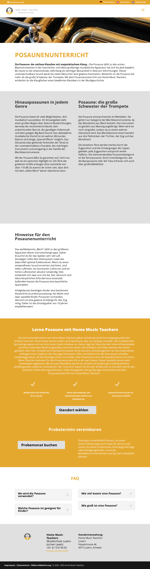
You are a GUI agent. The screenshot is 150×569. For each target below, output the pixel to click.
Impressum (9, 565)
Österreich (124, 2)
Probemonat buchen (39, 444)
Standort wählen (73, 409)
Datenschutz (23, 565)
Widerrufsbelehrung (41, 565)
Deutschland (108, 2)
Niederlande (140, 2)
